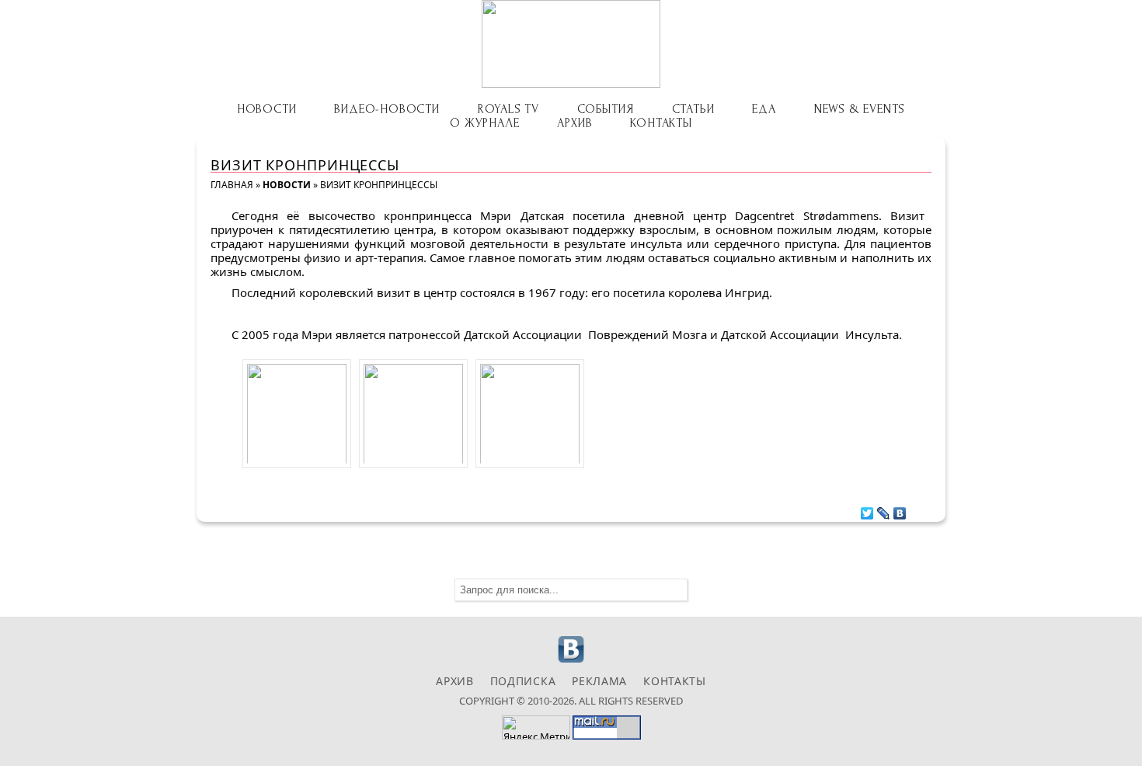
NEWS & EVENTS (859, 109)
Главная (232, 184)
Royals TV (508, 109)
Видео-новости (386, 109)
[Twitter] (867, 509)
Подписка (523, 680)
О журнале (484, 123)
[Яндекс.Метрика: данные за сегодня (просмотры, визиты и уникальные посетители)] (536, 727)
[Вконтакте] (571, 660)
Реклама (599, 680)
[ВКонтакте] (900, 509)
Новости (267, 109)
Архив (574, 123)
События (605, 109)
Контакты (660, 123)
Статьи (693, 109)
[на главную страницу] (571, 44)
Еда (763, 109)
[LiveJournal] (884, 509)
